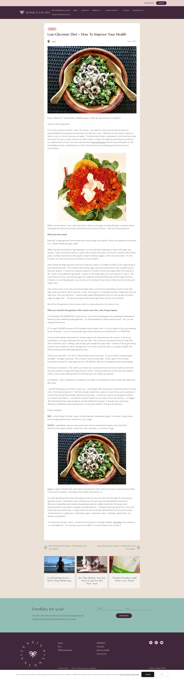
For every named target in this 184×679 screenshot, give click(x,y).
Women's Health (103, 650)
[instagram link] (156, 642)
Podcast (126, 10)
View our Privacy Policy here (129, 674)
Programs (100, 646)
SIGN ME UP (123, 616)
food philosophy (98, 142)
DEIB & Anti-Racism (65, 650)
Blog (60, 646)
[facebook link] (150, 642)
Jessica (54, 41)
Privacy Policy (63, 668)
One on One (101, 654)
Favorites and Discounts (61, 14)
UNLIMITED (85, 10)
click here (117, 522)
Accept (147, 674)
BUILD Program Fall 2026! (61, 10)
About (75, 10)
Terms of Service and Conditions (83, 668)
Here (49, 489)
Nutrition (52, 29)
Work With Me (138, 10)
